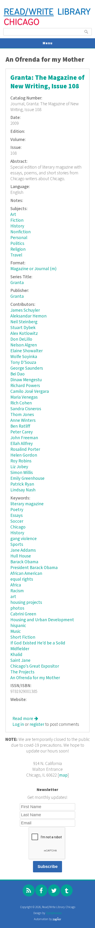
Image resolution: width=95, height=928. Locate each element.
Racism (17, 591)
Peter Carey (21, 432)
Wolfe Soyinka (23, 357)
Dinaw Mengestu (26, 380)
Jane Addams (23, 550)
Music (15, 631)
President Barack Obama (34, 568)
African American (26, 573)
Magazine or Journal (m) (33, 269)
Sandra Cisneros (25, 409)
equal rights (21, 579)
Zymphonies (54, 913)
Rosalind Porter (25, 449)
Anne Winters (23, 420)
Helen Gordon (23, 455)
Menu (48, 43)
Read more (25, 719)
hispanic (18, 626)
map (63, 775)
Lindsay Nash (23, 490)
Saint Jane (20, 660)
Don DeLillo (21, 339)
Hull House (20, 556)
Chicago (18, 527)
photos (17, 608)
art (13, 597)
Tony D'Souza (23, 362)
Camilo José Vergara (29, 391)
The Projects (22, 672)
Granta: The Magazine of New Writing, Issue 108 (47, 82)
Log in (18, 724)
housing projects (26, 602)
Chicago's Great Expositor (34, 666)
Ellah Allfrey (21, 444)
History (17, 226)
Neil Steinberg (23, 322)
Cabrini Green (23, 614)
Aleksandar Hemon (28, 316)
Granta (17, 283)
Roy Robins (20, 461)
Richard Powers (25, 386)
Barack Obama (24, 562)
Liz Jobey (19, 467)
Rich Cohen (21, 403)
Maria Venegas (24, 397)
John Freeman (24, 438)
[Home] (47, 25)
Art (13, 215)
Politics (17, 243)
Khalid (16, 655)
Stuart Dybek (23, 328)
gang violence (23, 539)
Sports (16, 544)
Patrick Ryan (22, 484)
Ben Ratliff (20, 426)
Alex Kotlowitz (24, 333)
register (37, 724)
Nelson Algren (23, 345)
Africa (15, 585)
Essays (16, 515)
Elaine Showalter (26, 351)
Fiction (17, 220)
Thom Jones (22, 415)
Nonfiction (20, 232)
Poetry (16, 510)
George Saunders (26, 368)
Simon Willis (21, 473)
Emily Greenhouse (27, 478)
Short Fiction (22, 637)
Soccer (16, 521)
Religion (18, 249)
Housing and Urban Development (42, 620)
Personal (18, 238)
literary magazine (27, 504)
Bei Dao (17, 374)
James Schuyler (25, 310)
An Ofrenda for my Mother (35, 678)
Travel (16, 255)
